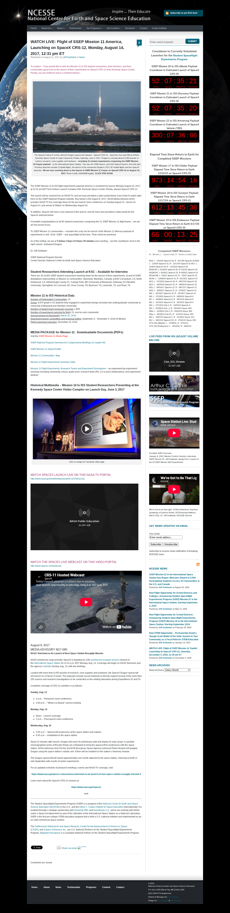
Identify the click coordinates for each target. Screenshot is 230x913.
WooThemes (176, 900)
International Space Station (47, 663)
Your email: (154, 534)
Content (106, 887)
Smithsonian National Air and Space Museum (57, 826)
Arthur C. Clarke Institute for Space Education (101, 807)
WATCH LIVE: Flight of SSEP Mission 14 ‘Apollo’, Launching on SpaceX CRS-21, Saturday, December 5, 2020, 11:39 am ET (173, 651)
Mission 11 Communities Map (45, 355)
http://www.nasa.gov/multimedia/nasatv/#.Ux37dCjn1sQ (57, 478)
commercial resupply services (105, 660)
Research (130, 28)
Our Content (113, 28)
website (47, 666)
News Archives (156, 670)
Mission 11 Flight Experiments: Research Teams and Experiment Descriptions (68, 368)
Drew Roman (173, 897)
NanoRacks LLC (101, 810)
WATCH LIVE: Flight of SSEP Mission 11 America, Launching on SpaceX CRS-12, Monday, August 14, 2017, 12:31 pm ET (77, 47)
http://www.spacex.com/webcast (46, 566)
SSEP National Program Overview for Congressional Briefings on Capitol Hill (68, 342)
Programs (91, 887)
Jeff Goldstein (69, 57)
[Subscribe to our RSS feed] (198, 564)
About (46, 887)
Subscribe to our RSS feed (183, 13)
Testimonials (75, 28)
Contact (143, 28)
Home (34, 28)
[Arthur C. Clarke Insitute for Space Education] (174, 390)
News (61, 28)
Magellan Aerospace (50, 833)
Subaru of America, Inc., (55, 829)
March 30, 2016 (68, 315)
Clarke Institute (159, 28)
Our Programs (94, 28)
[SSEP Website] (174, 406)
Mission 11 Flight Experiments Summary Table (53, 362)
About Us (47, 28)
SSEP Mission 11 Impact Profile (46, 349)
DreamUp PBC (81, 810)
